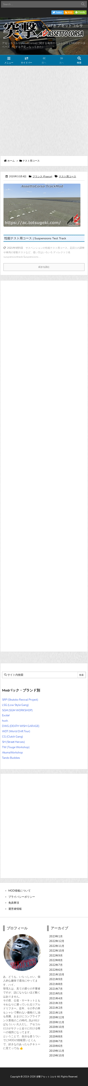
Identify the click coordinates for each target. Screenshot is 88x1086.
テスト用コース (67, 176)
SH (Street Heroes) (13, 742)
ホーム (11, 160)
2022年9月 (56, 955)
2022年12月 (56, 941)
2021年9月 (56, 979)
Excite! (6, 715)
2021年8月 (56, 984)
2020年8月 (56, 1036)
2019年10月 (56, 1055)
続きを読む (44, 266)
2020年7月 (56, 1041)
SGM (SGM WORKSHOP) (17, 710)
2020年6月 (56, 1046)
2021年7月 (56, 989)
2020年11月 (56, 1022)
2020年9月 (56, 1032)
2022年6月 (56, 970)
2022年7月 (56, 965)
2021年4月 (56, 998)
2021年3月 (56, 1003)
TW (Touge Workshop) (15, 747)
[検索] (83, 4)
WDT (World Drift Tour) (16, 731)
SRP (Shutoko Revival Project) (20, 700)
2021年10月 (56, 974)
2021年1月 (56, 1013)
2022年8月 (56, 960)
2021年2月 (56, 1008)
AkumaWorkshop (12, 752)
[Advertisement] (44, 110)
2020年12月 (56, 1017)
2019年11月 (56, 1051)
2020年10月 (56, 1027)
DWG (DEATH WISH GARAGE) (20, 726)
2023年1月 (56, 936)
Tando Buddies (11, 758)
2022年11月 (56, 946)
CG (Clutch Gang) (12, 737)
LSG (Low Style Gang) (15, 705)
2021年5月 (56, 993)
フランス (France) (42, 176)
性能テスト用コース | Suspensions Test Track (35, 238)
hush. (5, 721)
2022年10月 (56, 951)
